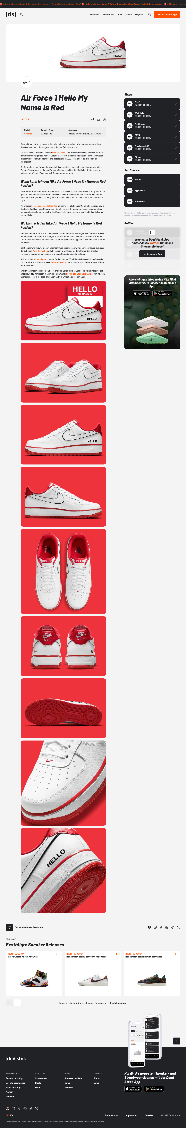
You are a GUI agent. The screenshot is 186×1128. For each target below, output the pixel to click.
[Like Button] (104, 119)
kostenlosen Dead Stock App (44, 206)
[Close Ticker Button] (178, 4)
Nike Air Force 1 (59, 152)
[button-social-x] (178, 927)
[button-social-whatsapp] (167, 927)
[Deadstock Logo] (11, 14)
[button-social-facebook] (161, 927)
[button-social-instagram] (155, 927)
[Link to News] (21, 14)
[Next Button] (17, 1002)
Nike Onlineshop (40, 251)
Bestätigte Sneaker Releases (35, 944)
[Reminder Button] (98, 119)
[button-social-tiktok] (172, 927)
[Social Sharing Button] (9, 927)
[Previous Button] (9, 1002)
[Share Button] (92, 119)
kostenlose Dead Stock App (78, 274)
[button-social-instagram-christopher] (149, 927)
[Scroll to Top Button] (176, 1041)
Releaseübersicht (59, 262)
